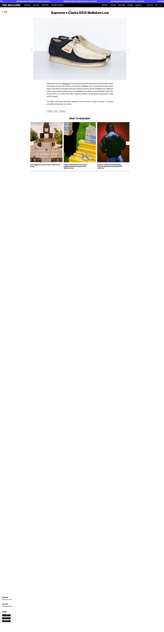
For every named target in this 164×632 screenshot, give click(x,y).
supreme (62, 111)
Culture (36, 5)
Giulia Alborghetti (7, 606)
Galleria (121, 5)
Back (5, 12)
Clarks (49, 111)
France (130, 5)
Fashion (27, 5)
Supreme (66, 83)
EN (156, 5)
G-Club (113, 5)
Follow (150, 5)
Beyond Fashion (57, 5)
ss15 (56, 111)
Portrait (45, 5)
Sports (105, 5)
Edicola (139, 5)
